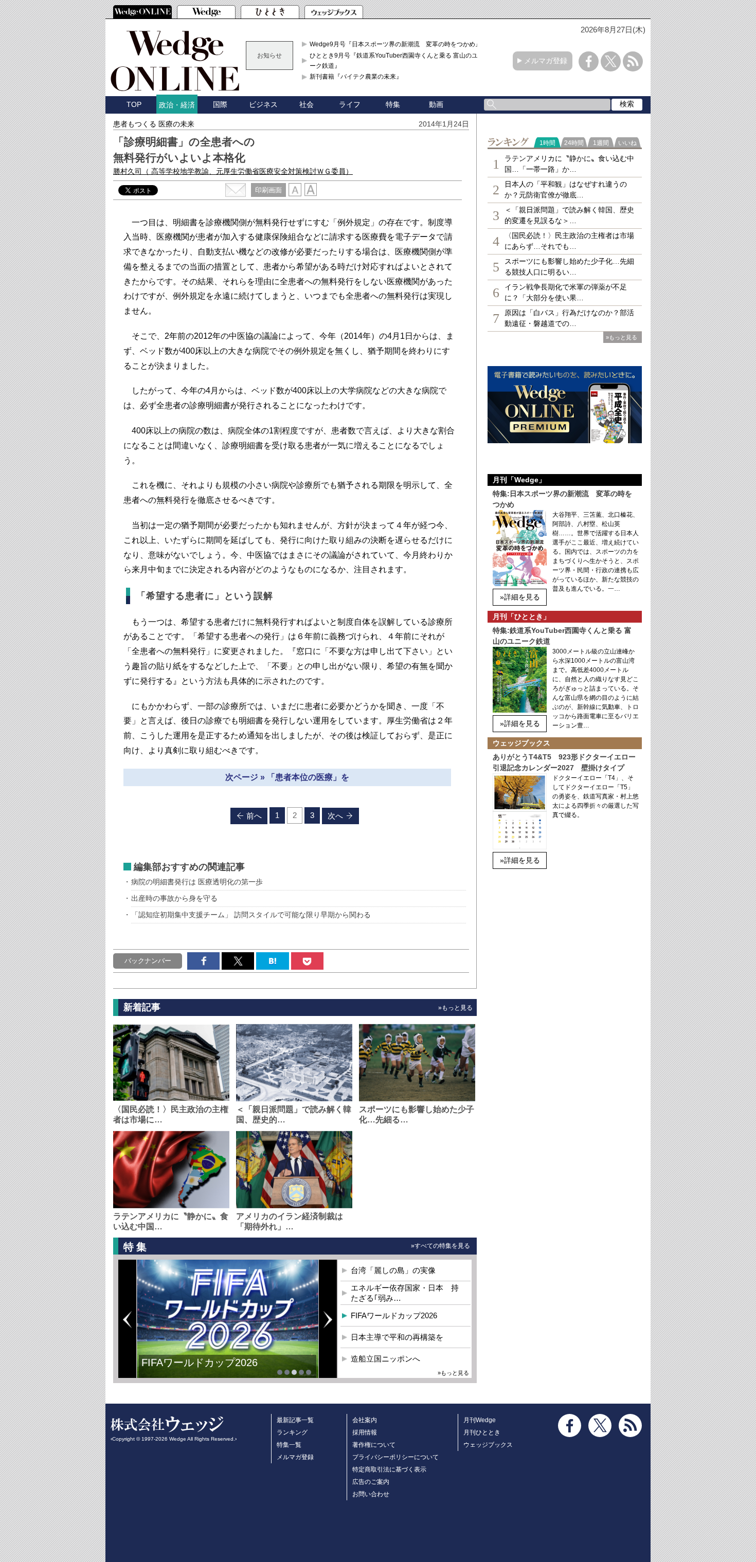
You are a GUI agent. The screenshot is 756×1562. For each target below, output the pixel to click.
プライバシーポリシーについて (395, 1457)
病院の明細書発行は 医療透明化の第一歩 (197, 882)
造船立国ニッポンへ (385, 1358)
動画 (436, 104)
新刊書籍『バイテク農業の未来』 (356, 76)
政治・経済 (177, 105)
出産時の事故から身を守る (174, 898)
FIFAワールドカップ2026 (199, 1362)
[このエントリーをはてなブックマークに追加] (272, 961)
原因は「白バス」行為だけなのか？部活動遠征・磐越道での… (569, 318)
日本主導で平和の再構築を (397, 1337)
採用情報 (364, 1432)
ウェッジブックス (488, 1444)
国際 (220, 104)
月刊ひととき (481, 1432)
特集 (393, 104)
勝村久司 (233, 171)
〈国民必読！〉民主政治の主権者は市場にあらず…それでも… (569, 240)
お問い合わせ (370, 1494)
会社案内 (364, 1420)
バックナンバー (147, 961)
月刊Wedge (479, 1420)
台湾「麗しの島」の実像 (393, 1270)
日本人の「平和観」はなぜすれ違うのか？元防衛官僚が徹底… (566, 189)
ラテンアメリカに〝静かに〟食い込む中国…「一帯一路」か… (569, 163)
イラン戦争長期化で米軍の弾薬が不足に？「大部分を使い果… (566, 292)
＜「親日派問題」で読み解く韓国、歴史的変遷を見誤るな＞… (569, 215)
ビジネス (263, 104)
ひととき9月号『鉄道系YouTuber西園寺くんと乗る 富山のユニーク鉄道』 (397, 60)
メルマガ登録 (545, 61)
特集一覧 (289, 1444)
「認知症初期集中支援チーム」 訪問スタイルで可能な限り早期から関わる (251, 915)
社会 (306, 104)
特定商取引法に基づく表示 (389, 1469)
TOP (134, 104)
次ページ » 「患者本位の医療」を (287, 777)
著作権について (373, 1444)
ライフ (350, 104)
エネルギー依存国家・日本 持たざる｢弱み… (405, 1292)
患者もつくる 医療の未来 (153, 124)
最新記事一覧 (295, 1420)
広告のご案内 (370, 1481)
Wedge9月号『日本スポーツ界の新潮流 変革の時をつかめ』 (395, 44)
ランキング (292, 1432)
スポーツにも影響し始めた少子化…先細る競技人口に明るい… (569, 266)
